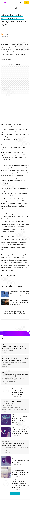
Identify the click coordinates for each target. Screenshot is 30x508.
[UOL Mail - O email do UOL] (20, 2)
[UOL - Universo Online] (7, 2)
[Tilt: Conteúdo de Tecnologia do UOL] (4, 2)
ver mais (14, 493)
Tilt (15, 8)
